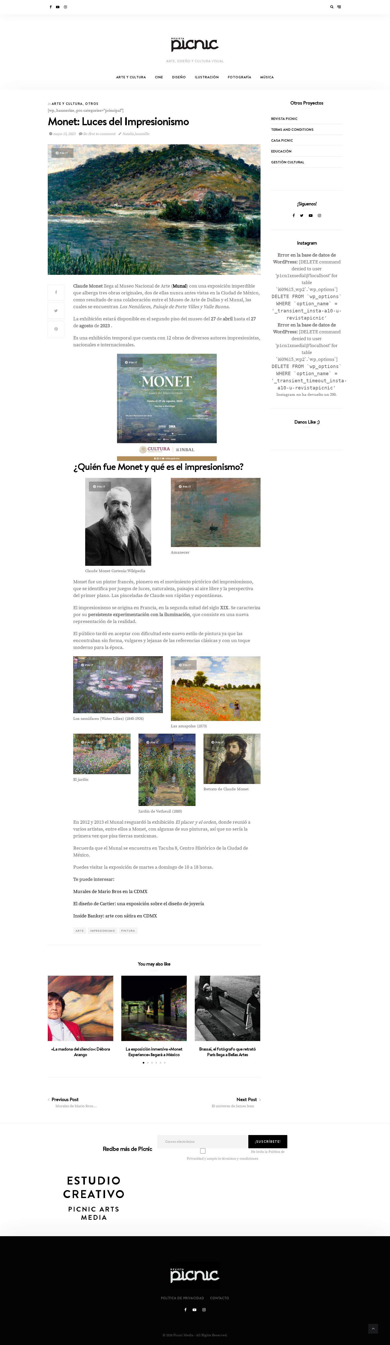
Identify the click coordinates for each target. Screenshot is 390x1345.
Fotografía (239, 77)
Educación (281, 151)
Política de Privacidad (182, 1298)
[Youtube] (58, 7)
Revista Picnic (284, 118)
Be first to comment (99, 134)
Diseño (179, 77)
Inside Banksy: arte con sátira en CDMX (115, 916)
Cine (159, 77)
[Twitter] (302, 216)
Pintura (128, 930)
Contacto (219, 1298)
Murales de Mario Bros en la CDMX (110, 892)
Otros (91, 103)
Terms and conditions (292, 129)
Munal (180, 286)
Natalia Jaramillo (135, 134)
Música (267, 77)
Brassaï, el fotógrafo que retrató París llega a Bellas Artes (227, 1052)
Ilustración (207, 77)
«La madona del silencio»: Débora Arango (80, 1052)
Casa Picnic (282, 140)
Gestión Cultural (287, 162)
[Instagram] (66, 7)
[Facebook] (51, 7)
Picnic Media (183, 1335)
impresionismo (102, 930)
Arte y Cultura (131, 77)
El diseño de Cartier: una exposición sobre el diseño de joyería (138, 904)
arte (80, 930)
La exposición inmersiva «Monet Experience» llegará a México (154, 1052)
